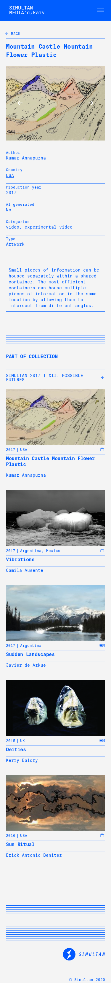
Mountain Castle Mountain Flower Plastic (50, 461)
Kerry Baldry (22, 760)
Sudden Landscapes (30, 654)
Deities (16, 749)
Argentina (30, 550)
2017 (10, 449)
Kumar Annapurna (26, 158)
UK (22, 740)
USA (10, 175)
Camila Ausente (24, 570)
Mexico (53, 550)
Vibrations (20, 559)
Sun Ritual (20, 844)
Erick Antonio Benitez (34, 855)
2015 (10, 740)
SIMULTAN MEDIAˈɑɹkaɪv (27, 10)
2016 (10, 835)
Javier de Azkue (26, 665)
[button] (100, 10)
